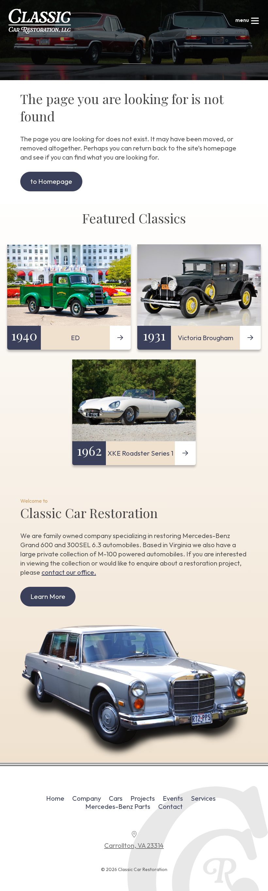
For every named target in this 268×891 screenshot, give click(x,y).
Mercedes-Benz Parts (117, 806)
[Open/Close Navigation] (255, 21)
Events (173, 798)
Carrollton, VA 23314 (134, 845)
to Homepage (51, 181)
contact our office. (69, 572)
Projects (142, 798)
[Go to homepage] (39, 21)
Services (203, 798)
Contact (170, 806)
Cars (116, 798)
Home (55, 798)
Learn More (47, 596)
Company (86, 798)
